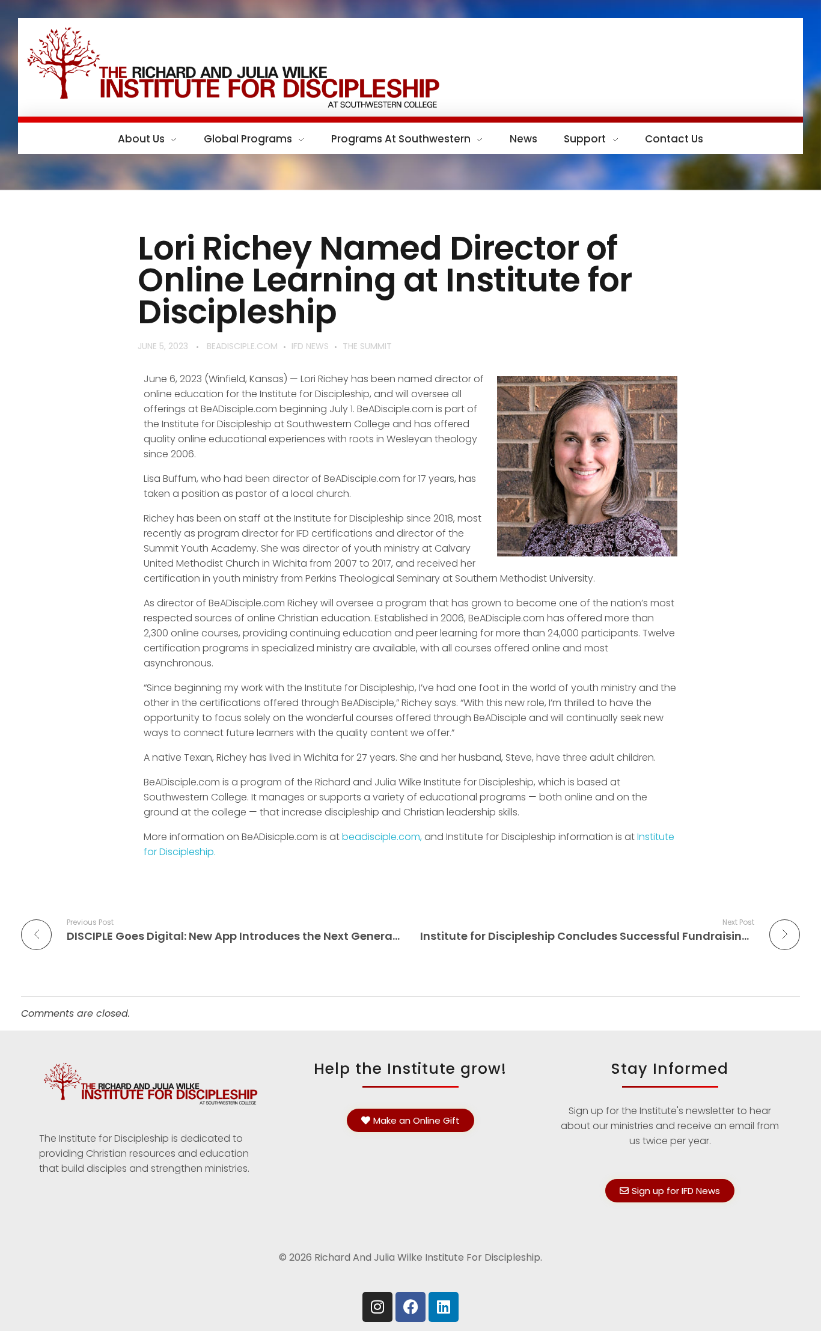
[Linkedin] (444, 1307)
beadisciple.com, (382, 837)
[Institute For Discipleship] (410, 65)
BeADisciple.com (242, 346)
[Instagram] (377, 1307)
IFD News (310, 346)
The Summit (367, 346)
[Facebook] (410, 1307)
